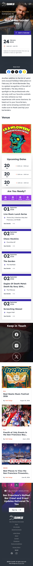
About (16, 536)
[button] (25, 3)
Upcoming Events (16, 529)
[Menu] (30, 4)
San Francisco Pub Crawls (16, 521)
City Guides (16, 527)
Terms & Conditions (16, 544)
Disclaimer (16, 541)
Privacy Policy (16, 547)
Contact (16, 538)
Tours (16, 524)
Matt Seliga (8, 400)
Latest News (16, 533)
